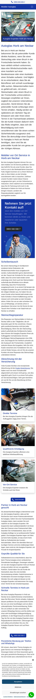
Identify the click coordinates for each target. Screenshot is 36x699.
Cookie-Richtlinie (8, 696)
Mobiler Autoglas (8, 7)
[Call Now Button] (31, 695)
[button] (33, 660)
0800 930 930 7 (13, 229)
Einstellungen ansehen (18, 692)
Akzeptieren (18, 681)
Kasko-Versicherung (23, 368)
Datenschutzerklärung (20, 696)
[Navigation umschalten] (32, 7)
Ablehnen (18, 687)
